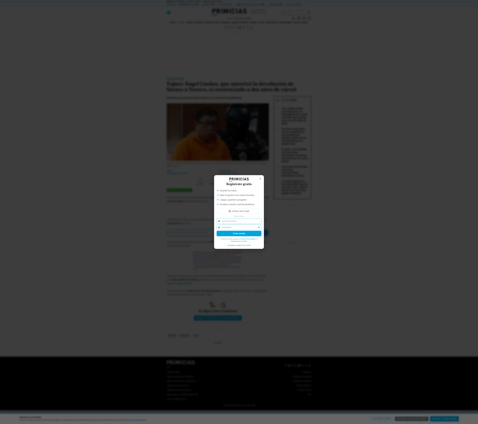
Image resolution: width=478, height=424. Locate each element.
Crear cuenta (239, 233)
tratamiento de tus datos (239, 241)
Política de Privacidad (247, 239)
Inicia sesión (246, 245)
